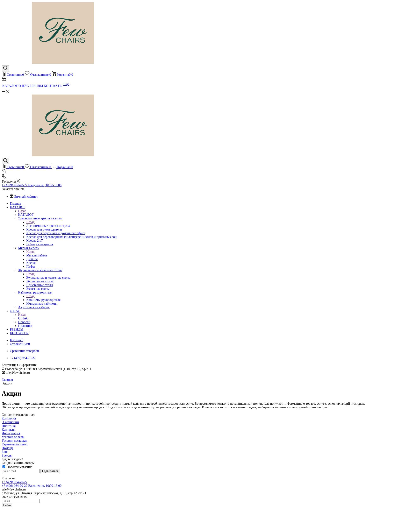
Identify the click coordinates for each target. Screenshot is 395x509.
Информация (11, 433)
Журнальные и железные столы (48, 277)
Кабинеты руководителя (43, 300)
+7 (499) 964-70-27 (14, 482)
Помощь (7, 448)
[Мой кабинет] (4, 80)
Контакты (8, 429)
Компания (9, 418)
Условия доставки (14, 440)
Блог (5, 451)
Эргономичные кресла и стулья (48, 225)
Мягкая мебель (36, 255)
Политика (9, 425)
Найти (7, 505)
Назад (22, 211)
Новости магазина (19, 467)
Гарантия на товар (14, 444)
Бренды (7, 455)
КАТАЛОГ (26, 214)
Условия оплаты (13, 437)
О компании (10, 422)
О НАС (23, 318)
